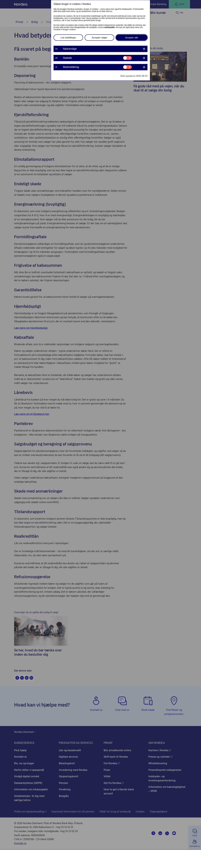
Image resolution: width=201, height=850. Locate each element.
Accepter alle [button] (131, 37)
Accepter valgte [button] (99, 37)
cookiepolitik (109, 27)
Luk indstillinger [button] (68, 37)
